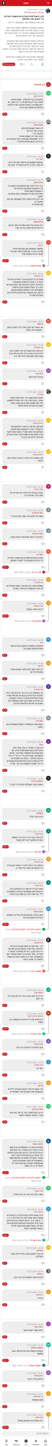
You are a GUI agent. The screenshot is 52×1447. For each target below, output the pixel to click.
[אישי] (6, 1441)
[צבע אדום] (16, 1441)
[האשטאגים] (36, 1441)
